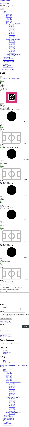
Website (2, 311)
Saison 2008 (12, 42)
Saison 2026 (9, 14)
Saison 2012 (12, 35)
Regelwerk (5, 64)
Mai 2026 (5, 350)
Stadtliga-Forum (7, 65)
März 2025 (5, 353)
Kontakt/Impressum (8, 67)
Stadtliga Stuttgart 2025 (5, 336)
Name (2, 304)
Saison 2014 (12, 32)
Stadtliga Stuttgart (4, 3)
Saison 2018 (12, 26)
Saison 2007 (12, 43)
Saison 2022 (9, 19)
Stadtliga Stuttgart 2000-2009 (13, 39)
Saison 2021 (9, 21)
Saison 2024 (9, 17)
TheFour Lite (23, 365)
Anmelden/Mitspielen (8, 60)
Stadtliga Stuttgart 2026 (5, 334)
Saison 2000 (12, 53)
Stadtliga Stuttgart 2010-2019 (13, 24)
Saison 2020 (9, 22)
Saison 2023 (9, 18)
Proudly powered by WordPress (8, 365)
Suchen (2, 324)
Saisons (5, 12)
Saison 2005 (12, 46)
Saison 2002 (12, 50)
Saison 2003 (12, 49)
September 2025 (7, 352)
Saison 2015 (12, 30)
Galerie (5, 62)
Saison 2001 (12, 51)
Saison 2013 (12, 33)
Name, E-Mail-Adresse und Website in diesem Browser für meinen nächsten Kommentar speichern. (14, 315)
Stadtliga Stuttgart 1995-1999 (13, 54)
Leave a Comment (15, 78)
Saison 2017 (12, 28)
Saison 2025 (9, 15)
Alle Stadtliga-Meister (8, 61)
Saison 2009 (12, 40)
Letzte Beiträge (7, 57)
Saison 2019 (12, 25)
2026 (4, 361)
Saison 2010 (12, 37)
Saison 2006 (12, 44)
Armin (5, 78)
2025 (4, 360)
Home (4, 11)
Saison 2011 (12, 36)
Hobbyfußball (6, 363)
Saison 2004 (12, 47)
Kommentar (3, 291)
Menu (2, 8)
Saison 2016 (12, 29)
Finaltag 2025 (3, 335)
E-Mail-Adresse (4, 307)
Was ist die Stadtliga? (8, 58)
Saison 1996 (12, 55)
